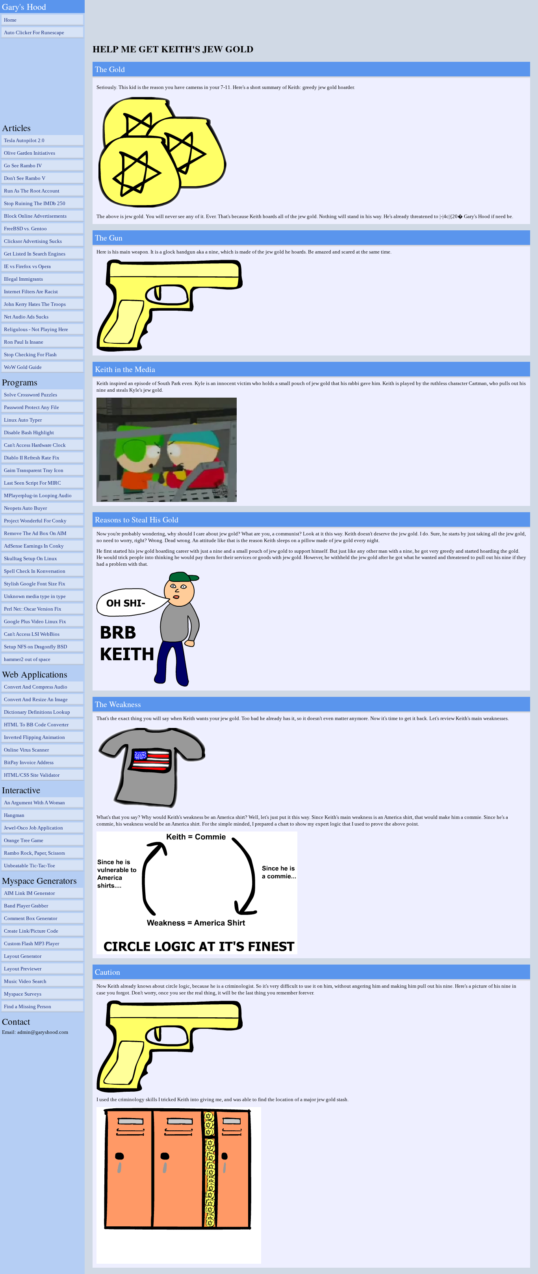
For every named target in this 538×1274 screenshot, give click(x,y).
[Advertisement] (41, 79)
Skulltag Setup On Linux (30, 558)
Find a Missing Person (27, 1006)
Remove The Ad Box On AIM (35, 533)
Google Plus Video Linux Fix (35, 621)
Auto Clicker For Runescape (34, 32)
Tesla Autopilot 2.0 (24, 140)
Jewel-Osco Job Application (33, 828)
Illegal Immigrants (23, 279)
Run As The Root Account (31, 191)
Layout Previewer (22, 969)
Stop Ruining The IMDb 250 (34, 203)
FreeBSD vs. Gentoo (25, 228)
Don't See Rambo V (24, 178)
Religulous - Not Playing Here (36, 329)
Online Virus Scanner (26, 750)
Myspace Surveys (22, 994)
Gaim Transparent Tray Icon (33, 470)
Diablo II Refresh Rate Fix (31, 458)
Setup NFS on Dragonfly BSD (35, 647)
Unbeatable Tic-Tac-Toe (29, 865)
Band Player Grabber (26, 906)
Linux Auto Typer (23, 420)
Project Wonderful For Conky (35, 521)
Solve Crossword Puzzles (30, 395)
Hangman (14, 815)
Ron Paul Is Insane (23, 342)
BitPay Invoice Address (29, 762)
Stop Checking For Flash (30, 354)
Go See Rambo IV (23, 166)
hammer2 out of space (27, 659)
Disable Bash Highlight (29, 432)
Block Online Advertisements (35, 216)
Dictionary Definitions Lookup (37, 712)
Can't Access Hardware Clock (35, 445)
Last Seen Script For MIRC (32, 483)
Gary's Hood (24, 6)
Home (10, 20)
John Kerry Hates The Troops (35, 304)
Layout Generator (22, 956)
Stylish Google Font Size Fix (34, 584)
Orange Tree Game (23, 840)
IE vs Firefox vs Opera (27, 266)
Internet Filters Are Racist (31, 291)
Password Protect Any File (31, 407)
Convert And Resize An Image (36, 699)
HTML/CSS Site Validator (31, 775)
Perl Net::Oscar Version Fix (32, 609)
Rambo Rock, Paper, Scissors (34, 853)
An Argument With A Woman (34, 803)
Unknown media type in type (35, 596)
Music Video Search (25, 981)
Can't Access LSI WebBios (31, 634)
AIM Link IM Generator (29, 893)
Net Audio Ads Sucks (26, 317)
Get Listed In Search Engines (34, 254)
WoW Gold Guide (23, 367)
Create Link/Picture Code (31, 931)
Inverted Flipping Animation (34, 737)
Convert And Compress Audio (35, 687)
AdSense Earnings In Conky (34, 546)
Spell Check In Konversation (34, 571)
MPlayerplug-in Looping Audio (38, 495)
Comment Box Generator (30, 918)
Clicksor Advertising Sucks (33, 241)
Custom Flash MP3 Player (31, 943)
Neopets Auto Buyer (25, 508)
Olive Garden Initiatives (29, 153)
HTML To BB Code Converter (36, 725)
